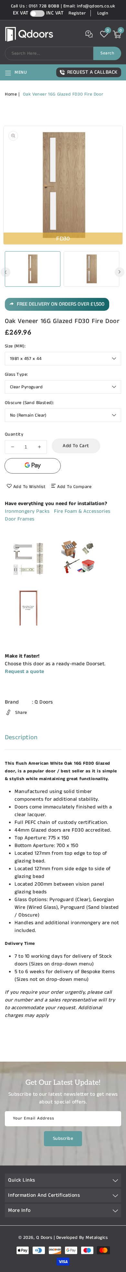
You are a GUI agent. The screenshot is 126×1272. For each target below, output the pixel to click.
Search (107, 53)
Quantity (14, 434)
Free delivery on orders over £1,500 (60, 304)
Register (77, 13)
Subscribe (63, 1138)
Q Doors (44, 702)
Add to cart (76, 445)
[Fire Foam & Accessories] (76, 580)
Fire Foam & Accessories (82, 511)
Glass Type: (16, 374)
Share (21, 712)
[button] (16, 72)
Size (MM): (15, 346)
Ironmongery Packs (27, 511)
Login (103, 13)
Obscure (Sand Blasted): (29, 403)
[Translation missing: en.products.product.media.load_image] (32, 269)
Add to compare (74, 487)
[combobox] (49, 53)
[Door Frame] (28, 629)
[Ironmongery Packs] (28, 580)
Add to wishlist (29, 487)
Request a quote (24, 671)
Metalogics (97, 1237)
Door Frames (20, 519)
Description (21, 737)
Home (11, 94)
